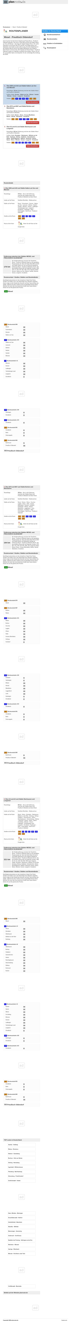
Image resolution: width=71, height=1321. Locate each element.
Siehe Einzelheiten (32, 102)
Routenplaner (51, 48)
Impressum (64, 1320)
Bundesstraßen (52, 39)
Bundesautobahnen (53, 34)
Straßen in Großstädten (54, 43)
